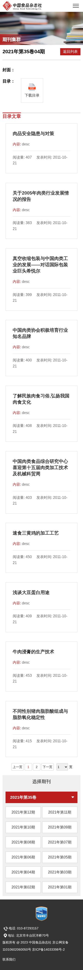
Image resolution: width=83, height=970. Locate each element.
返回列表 (70, 51)
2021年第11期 (59, 812)
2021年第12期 (23, 812)
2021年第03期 (59, 872)
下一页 (47, 767)
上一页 (17, 767)
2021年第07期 (59, 842)
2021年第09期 (59, 827)
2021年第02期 (23, 887)
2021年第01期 (59, 887)
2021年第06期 (23, 857)
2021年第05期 (59, 857)
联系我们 (9, 959)
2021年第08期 (23, 842)
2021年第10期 (23, 827)
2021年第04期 (23, 872)
